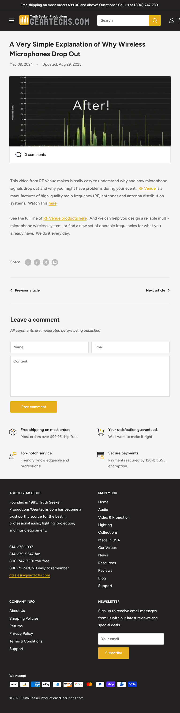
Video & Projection (114, 517)
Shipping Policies (23, 618)
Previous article (27, 290)
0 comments (35, 154)
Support (105, 585)
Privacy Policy (21, 633)
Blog (102, 578)
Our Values (107, 547)
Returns (15, 626)
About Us (17, 610)
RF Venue (147, 188)
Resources (107, 563)
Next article (155, 290)
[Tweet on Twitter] (46, 262)
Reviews (105, 570)
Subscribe (113, 653)
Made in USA (109, 540)
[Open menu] (11, 20)
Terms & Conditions (25, 641)
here (52, 203)
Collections (107, 532)
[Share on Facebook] (28, 262)
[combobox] (123, 20)
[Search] (155, 20)
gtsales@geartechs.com (29, 575)
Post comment (33, 407)
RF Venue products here (65, 218)
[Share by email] (55, 262)
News (103, 555)
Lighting (105, 525)
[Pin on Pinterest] (37, 262)
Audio (103, 509)
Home (103, 502)
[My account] (171, 20)
